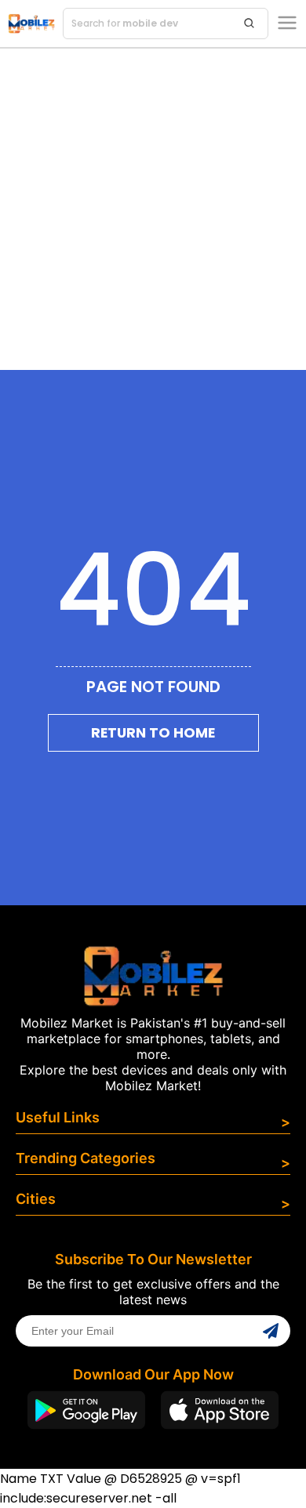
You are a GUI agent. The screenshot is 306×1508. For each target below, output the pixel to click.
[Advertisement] (153, 209)
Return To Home (153, 732)
